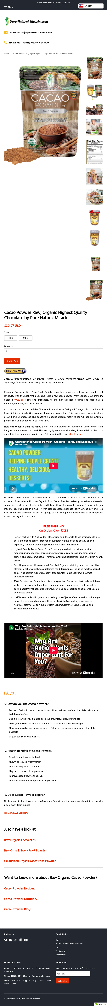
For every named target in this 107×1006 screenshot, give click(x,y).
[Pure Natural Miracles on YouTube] (26, 940)
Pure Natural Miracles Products (69, 943)
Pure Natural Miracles (30, 999)
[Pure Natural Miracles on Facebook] (10, 940)
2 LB (25, 338)
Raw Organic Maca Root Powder (25, 850)
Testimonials (61, 951)
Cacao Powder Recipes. (19, 888)
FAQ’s (58, 947)
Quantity (9, 346)
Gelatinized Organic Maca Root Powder (30, 861)
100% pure (20, 400)
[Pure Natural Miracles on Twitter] (5, 940)
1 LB (11, 338)
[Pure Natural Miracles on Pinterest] (15, 940)
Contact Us (61, 955)
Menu (10, 7)
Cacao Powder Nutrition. (20, 899)
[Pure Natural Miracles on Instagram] (20, 940)
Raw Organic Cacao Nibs (20, 840)
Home (6, 53)
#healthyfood (76, 434)
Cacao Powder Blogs (17, 909)
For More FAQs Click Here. (16, 813)
